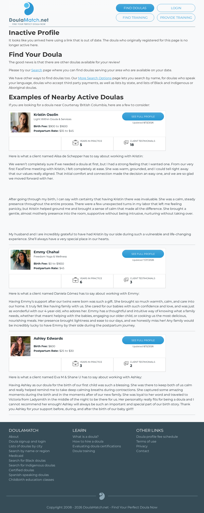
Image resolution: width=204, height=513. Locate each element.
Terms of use (146, 441)
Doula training (84, 451)
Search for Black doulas (27, 460)
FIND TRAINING (135, 18)
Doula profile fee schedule (157, 437)
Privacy (142, 446)
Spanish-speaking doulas (29, 475)
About (14, 437)
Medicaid (16, 456)
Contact (142, 451)
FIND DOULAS (135, 8)
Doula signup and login (27, 441)
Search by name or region (29, 451)
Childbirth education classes (31, 480)
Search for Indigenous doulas (32, 465)
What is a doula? (86, 437)
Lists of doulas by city (25, 446)
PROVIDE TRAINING (176, 18)
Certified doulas (21, 470)
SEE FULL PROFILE (143, 116)
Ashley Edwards (48, 338)
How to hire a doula (88, 441)
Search (36, 70)
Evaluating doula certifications (97, 446)
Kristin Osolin (46, 114)
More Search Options (95, 78)
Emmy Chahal (46, 252)
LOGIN (176, 8)
